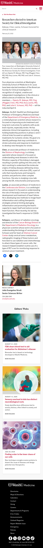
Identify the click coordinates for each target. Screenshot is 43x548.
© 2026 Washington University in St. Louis (21, 545)
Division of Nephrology (14, 153)
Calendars (14, 498)
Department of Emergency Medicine (23, 117)
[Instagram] (19, 538)
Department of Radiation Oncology (20, 225)
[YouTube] (24, 538)
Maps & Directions (17, 495)
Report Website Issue (18, 524)
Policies (13, 530)
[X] (15, 538)
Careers (13, 507)
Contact (13, 501)
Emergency (14, 527)
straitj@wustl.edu (8, 299)
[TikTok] (32, 538)
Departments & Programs (19, 511)
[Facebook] (10, 538)
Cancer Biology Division (28, 223)
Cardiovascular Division (15, 188)
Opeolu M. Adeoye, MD (22, 100)
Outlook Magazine (17, 520)
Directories (14, 491)
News (12, 533)
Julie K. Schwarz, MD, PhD (21, 106)
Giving (12, 504)
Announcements (16, 517)
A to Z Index (14, 514)
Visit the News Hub (9, 14)
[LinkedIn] (28, 538)
